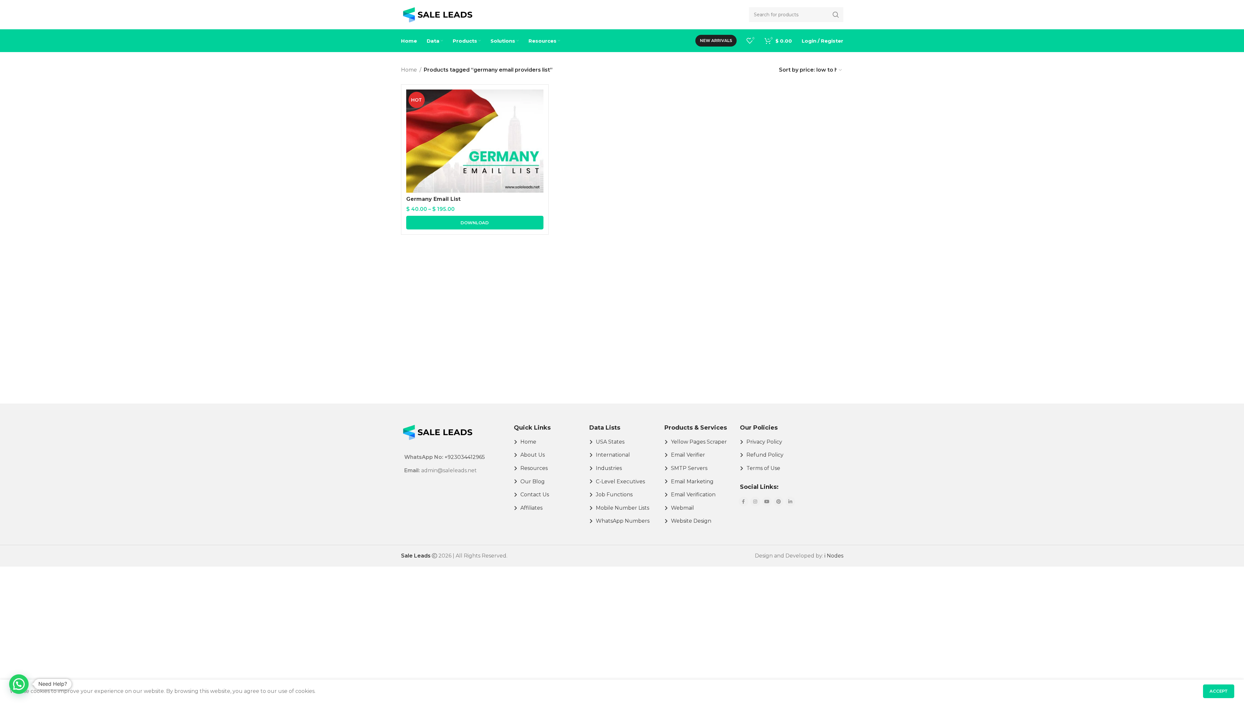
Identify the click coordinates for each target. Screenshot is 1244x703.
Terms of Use (763, 468)
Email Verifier (688, 455)
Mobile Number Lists (622, 508)
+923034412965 (465, 457)
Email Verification (693, 494)
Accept (1219, 691)
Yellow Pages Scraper (699, 442)
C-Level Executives (620, 481)
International (613, 455)
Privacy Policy (764, 442)
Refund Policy (764, 455)
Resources (534, 468)
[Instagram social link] (755, 501)
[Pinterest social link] (778, 501)
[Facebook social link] (743, 501)
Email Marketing (692, 481)
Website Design (691, 521)
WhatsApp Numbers (622, 521)
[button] (19, 684)
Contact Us (534, 494)
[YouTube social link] (767, 501)
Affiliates (531, 508)
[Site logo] (437, 14)
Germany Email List (433, 199)
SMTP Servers (689, 468)
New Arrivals (716, 40)
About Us (532, 455)
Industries (609, 468)
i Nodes (833, 556)
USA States (610, 442)
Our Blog (532, 481)
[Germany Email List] (474, 141)
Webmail (682, 508)
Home (409, 70)
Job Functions (614, 494)
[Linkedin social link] (790, 501)
